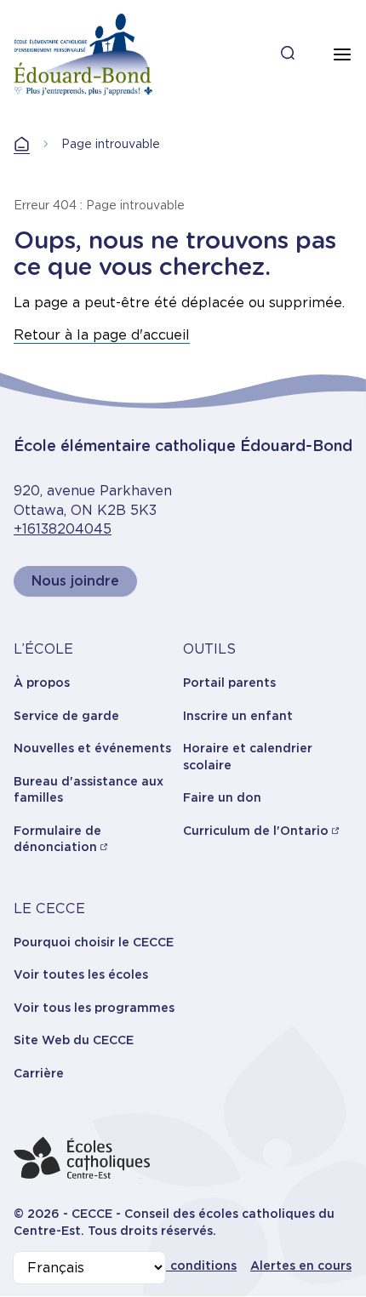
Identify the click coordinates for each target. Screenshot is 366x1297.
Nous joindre (75, 581)
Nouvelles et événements (92, 748)
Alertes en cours (301, 1265)
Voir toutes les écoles (81, 974)
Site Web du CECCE (74, 1040)
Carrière (39, 1073)
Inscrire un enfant (238, 716)
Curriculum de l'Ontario (256, 830)
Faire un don (222, 797)
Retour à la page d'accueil (102, 335)
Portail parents (229, 682)
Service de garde (66, 716)
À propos (42, 682)
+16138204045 (63, 529)
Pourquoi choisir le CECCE (94, 942)
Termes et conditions (171, 1265)
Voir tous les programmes (94, 1007)
